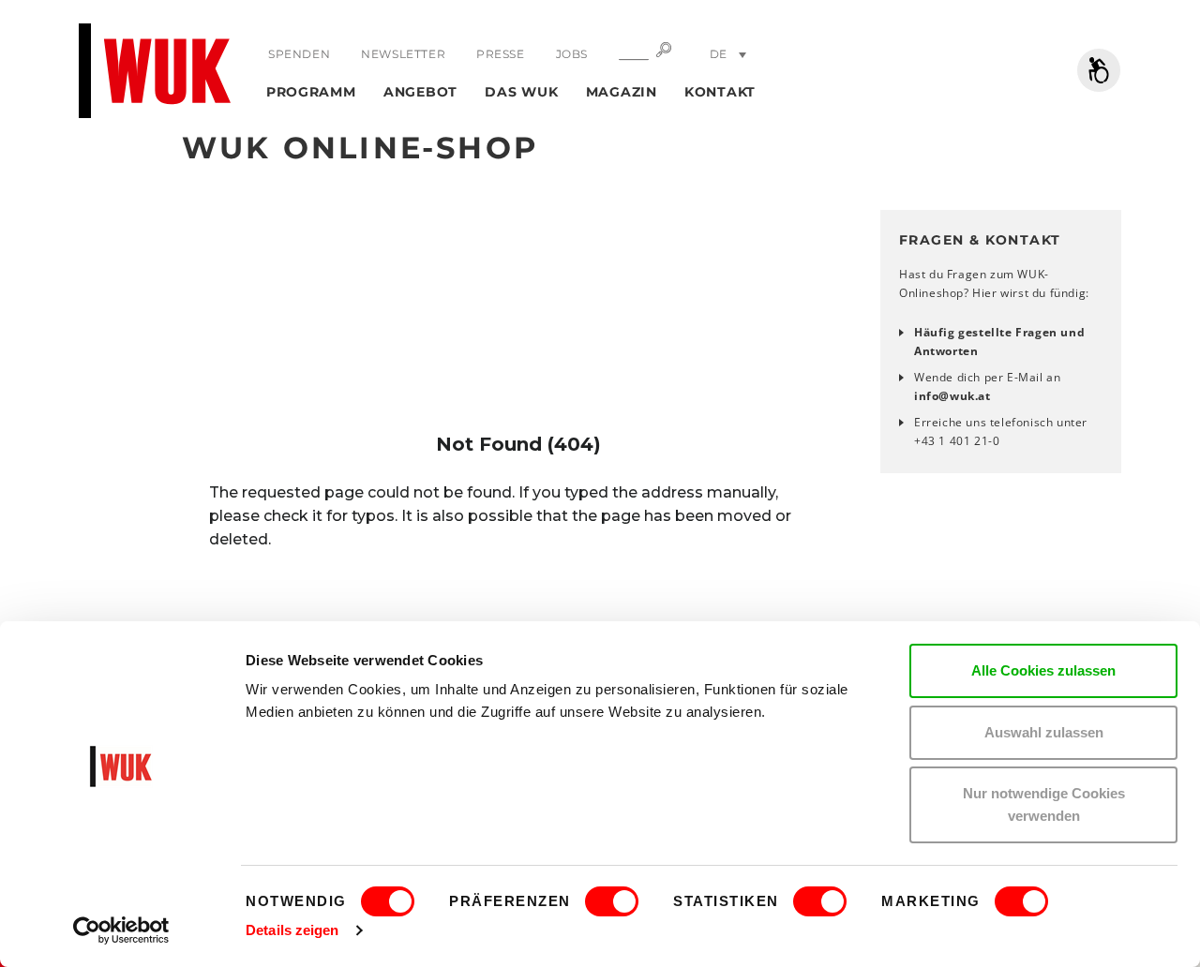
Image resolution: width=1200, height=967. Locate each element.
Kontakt (720, 91)
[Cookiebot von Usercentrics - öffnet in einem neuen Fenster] (121, 930)
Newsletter (403, 54)
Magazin (621, 91)
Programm (311, 91)
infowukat (952, 396)
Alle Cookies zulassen (1043, 670)
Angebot (420, 91)
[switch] (611, 901)
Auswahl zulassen (1043, 732)
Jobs (572, 54)
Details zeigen (292, 930)
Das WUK (521, 91)
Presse (500, 54)
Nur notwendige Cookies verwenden (1044, 804)
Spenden (299, 54)
